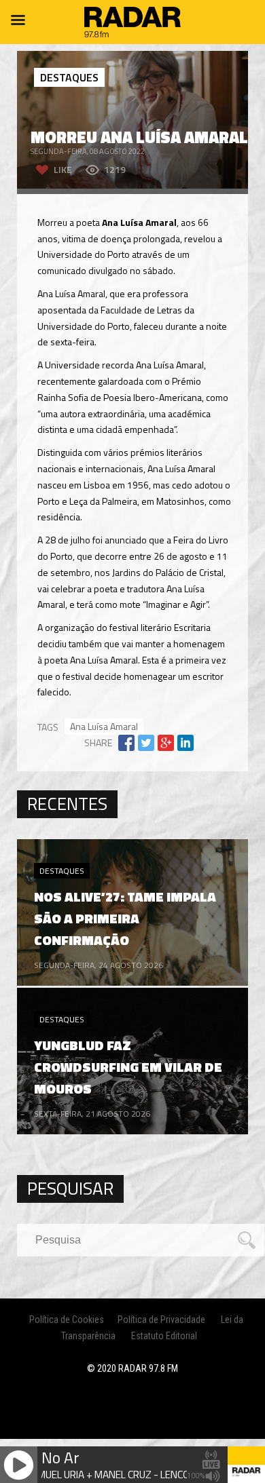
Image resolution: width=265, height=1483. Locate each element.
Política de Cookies (66, 1319)
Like (63, 169)
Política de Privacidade (161, 1319)
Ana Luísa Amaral (104, 726)
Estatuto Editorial (164, 1335)
